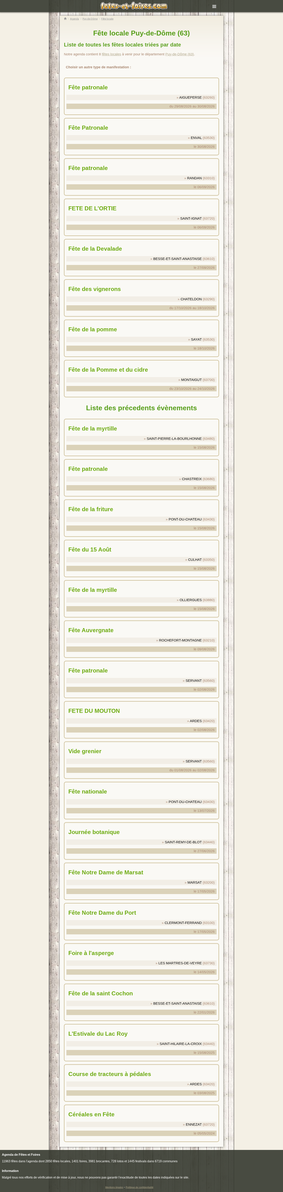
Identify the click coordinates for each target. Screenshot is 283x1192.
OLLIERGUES (191, 600)
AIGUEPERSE (190, 97)
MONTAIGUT (191, 380)
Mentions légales (114, 1187)
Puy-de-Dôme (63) (179, 54)
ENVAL (196, 138)
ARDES (196, 721)
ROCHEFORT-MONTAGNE (180, 640)
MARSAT (195, 882)
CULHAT (195, 560)
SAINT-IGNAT (191, 218)
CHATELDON (191, 299)
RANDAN (194, 178)
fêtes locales (111, 54)
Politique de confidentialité (139, 1187)
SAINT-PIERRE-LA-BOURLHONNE (174, 439)
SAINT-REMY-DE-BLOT (183, 842)
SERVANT (194, 681)
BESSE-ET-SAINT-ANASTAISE (177, 259)
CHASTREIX (192, 479)
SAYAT (196, 339)
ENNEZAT (194, 1124)
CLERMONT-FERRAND (183, 923)
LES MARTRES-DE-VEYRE (180, 963)
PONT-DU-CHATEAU (185, 519)
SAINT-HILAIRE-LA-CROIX (181, 1044)
